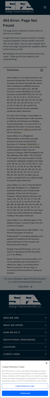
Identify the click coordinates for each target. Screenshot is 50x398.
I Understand (25, 393)
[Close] (46, 363)
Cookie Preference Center (25, 386)
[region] (25, 379)
